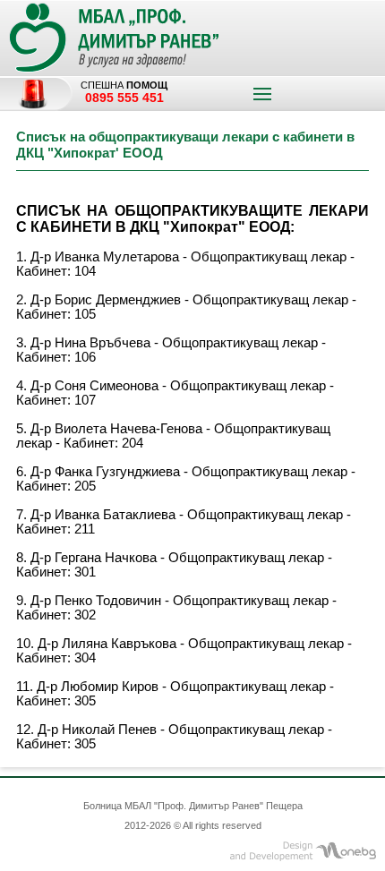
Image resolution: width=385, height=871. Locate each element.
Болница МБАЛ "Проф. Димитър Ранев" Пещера (193, 805)
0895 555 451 (124, 97)
